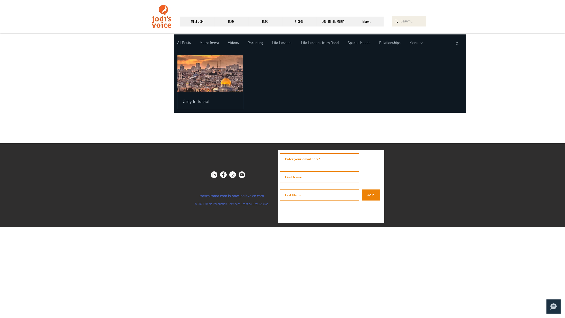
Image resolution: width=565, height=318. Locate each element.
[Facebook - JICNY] (223, 174)
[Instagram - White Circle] (232, 174)
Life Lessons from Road (320, 43)
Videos (233, 43)
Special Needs (359, 43)
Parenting (255, 43)
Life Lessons (282, 43)
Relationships (390, 43)
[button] (457, 44)
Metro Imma (209, 43)
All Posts (184, 43)
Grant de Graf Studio (254, 204)
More (413, 43)
